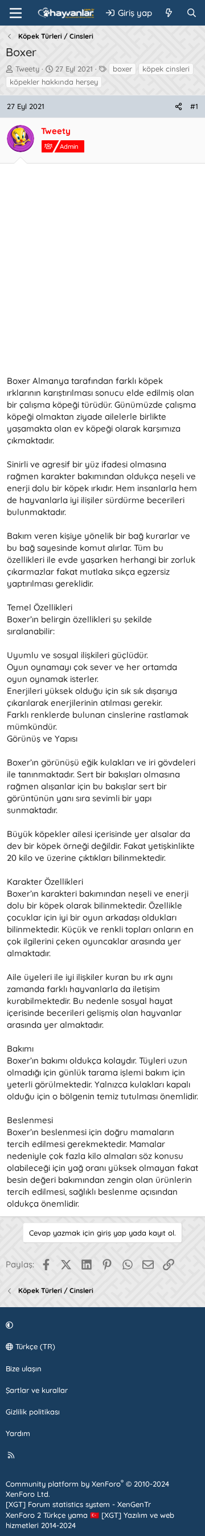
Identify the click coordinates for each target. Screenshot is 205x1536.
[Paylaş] (178, 106)
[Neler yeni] (169, 12)
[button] (101, 1325)
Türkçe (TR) (34, 1346)
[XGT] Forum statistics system (78, 1504)
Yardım (18, 1433)
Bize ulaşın (24, 1368)
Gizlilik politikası (33, 1411)
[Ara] (192, 12)
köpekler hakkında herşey (54, 81)
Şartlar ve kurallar (37, 1390)
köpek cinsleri (166, 68)
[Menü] (15, 13)
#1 (194, 106)
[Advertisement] (102, 272)
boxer (122, 68)
